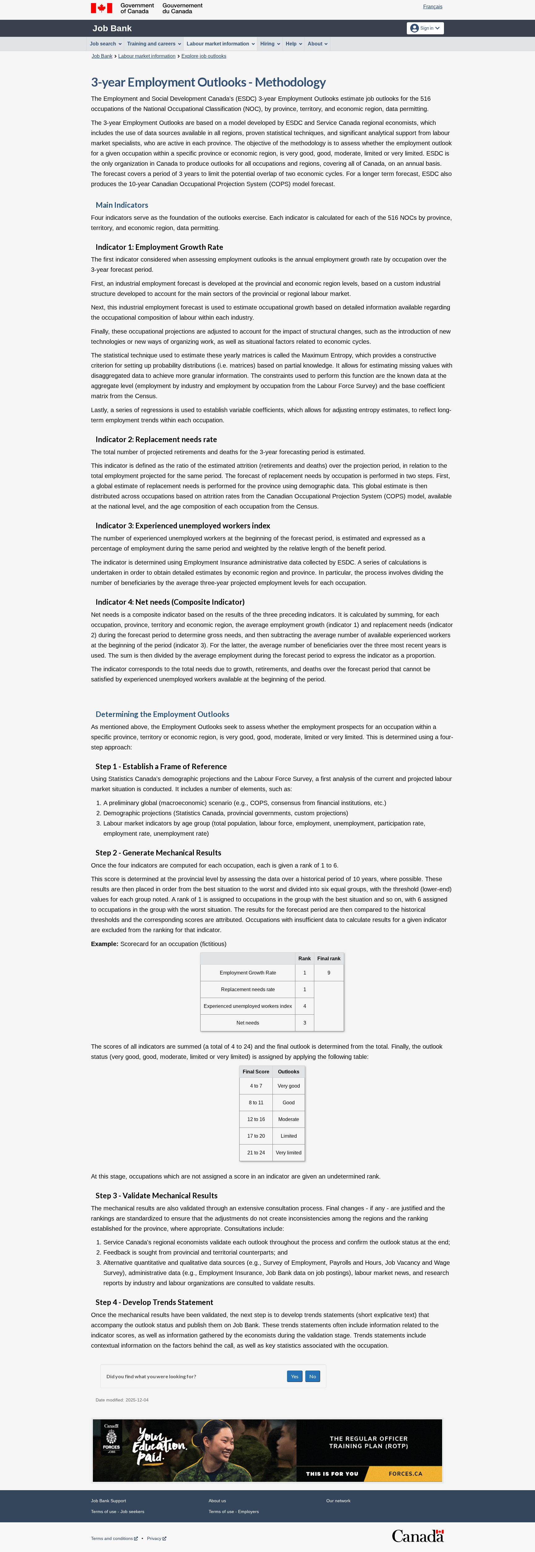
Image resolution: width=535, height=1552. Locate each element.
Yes (294, 1376)
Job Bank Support (108, 1500)
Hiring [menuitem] (267, 43)
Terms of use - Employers (234, 1511)
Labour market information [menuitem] (218, 43)
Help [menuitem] (291, 43)
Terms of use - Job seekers (117, 1511)
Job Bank (112, 28)
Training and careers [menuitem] (151, 43)
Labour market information (147, 56)
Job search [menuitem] (103, 43)
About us (217, 1500)
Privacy (156, 1538)
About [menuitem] (315, 43)
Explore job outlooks (203, 56)
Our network (338, 1500)
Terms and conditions (114, 1538)
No (312, 1376)
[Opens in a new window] (267, 1451)
